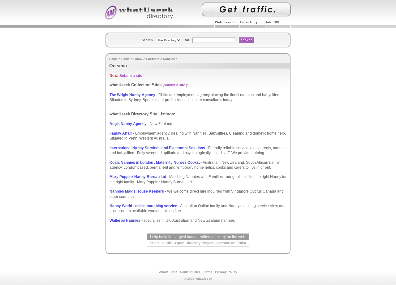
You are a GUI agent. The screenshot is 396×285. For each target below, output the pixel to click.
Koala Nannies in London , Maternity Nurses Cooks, (155, 162)
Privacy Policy (226, 272)
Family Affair (121, 133)
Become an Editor (231, 243)
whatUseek (204, 278)
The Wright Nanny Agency (132, 95)
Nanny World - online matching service (143, 206)
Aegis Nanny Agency (128, 124)
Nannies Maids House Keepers (137, 191)
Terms (207, 272)
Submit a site (130, 75)
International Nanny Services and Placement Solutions (157, 148)
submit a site (174, 85)
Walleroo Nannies (125, 220)
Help (173, 272)
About (163, 272)
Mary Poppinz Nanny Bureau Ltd (138, 177)
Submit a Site (161, 243)
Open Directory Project (194, 243)
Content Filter (190, 272)
